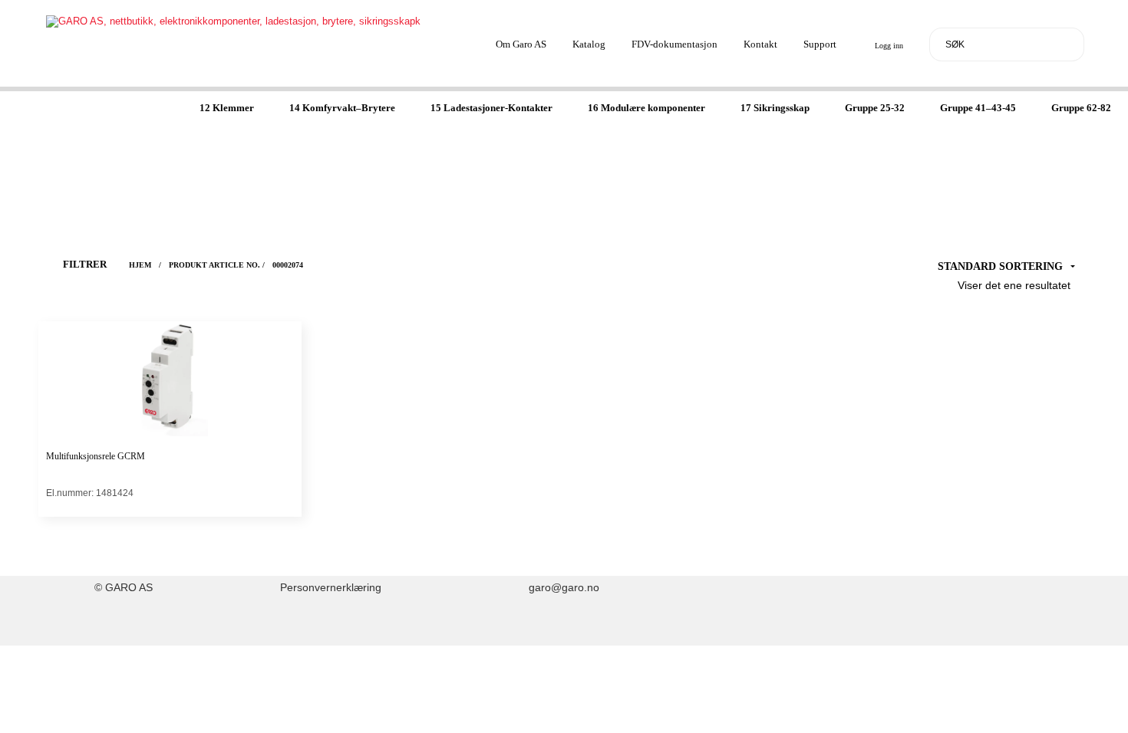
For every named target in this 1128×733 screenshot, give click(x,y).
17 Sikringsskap (775, 107)
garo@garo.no (564, 587)
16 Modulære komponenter (646, 107)
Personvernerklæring (330, 587)
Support (819, 44)
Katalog (588, 44)
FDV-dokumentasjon (674, 44)
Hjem (140, 265)
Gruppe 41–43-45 (978, 107)
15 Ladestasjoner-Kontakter (491, 107)
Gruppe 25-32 (875, 107)
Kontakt (760, 44)
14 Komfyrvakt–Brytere (342, 107)
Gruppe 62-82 (1081, 107)
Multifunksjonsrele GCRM (95, 456)
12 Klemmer (227, 107)
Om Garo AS (521, 44)
